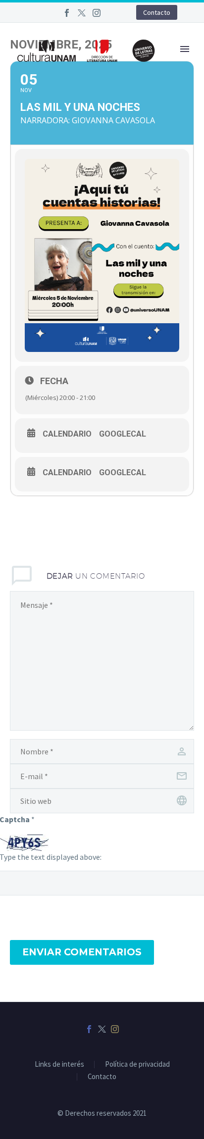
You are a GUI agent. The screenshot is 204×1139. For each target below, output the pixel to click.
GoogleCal (122, 434)
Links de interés (59, 1064)
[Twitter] (81, 13)
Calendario (67, 434)
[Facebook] (66, 13)
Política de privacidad (137, 1064)
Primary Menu (185, 49)
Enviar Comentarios (82, 952)
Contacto (156, 12)
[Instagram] (96, 13)
